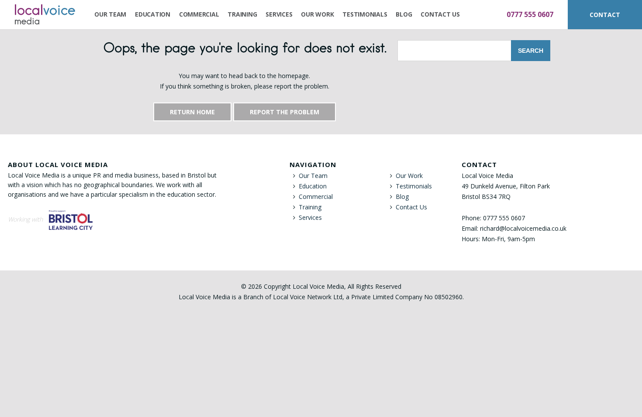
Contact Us (440, 14)
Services (279, 14)
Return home (192, 112)
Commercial (199, 14)
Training (242, 14)
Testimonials (364, 14)
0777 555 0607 (530, 14)
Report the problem (284, 112)
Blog (404, 14)
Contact (605, 14)
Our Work (317, 14)
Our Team (110, 14)
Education (152, 14)
